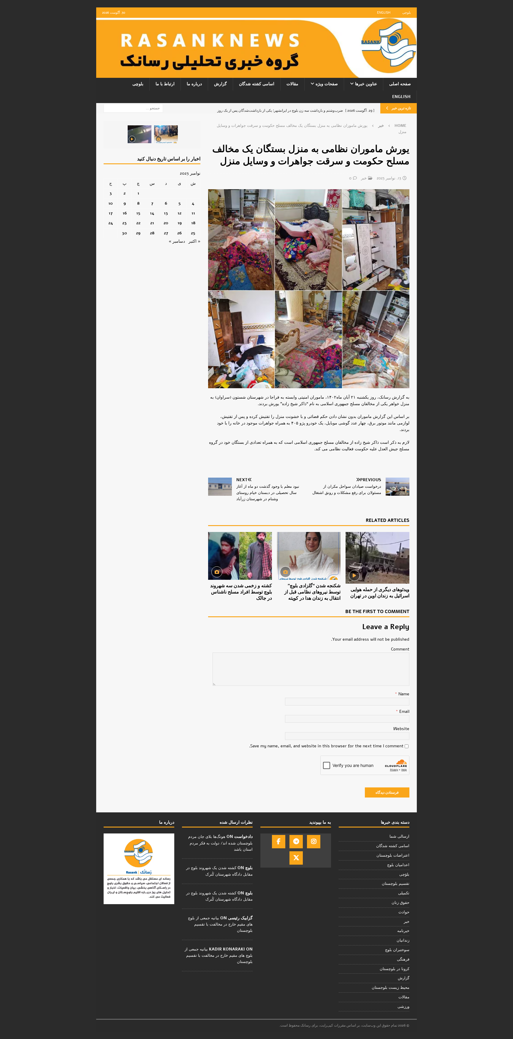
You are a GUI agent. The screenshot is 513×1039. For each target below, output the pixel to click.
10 (110, 203)
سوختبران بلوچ (397, 950)
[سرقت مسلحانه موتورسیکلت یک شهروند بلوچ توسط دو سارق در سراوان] (139, 134)
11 (193, 213)
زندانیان (403, 940)
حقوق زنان (400, 902)
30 (124, 233)
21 (152, 223)
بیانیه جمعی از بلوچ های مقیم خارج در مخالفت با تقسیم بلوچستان (220, 924)
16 (125, 213)
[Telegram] (296, 841)
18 (193, 223)
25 (193, 233)
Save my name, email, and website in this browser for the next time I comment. (326, 746)
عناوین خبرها (366, 84)
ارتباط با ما (165, 84)
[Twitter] (296, 858)
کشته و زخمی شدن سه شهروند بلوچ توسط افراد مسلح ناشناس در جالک (241, 591)
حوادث (403, 912)
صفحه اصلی (400, 84)
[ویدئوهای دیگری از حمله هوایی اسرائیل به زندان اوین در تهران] (377, 558)
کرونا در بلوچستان (394, 969)
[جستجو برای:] (133, 108)
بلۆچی (404, 874)
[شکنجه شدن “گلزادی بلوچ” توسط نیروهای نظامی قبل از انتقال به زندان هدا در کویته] (309, 556)
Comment (400, 649)
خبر (364, 178)
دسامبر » (177, 241)
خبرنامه (403, 931)
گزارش (220, 84)
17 (111, 213)
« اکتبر (194, 241)
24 (110, 223)
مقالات (292, 84)
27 (166, 233)
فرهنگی (403, 959)
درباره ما (194, 84)
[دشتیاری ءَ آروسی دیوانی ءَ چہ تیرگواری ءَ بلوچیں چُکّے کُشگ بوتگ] (166, 134)
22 (138, 223)
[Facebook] (278, 841)
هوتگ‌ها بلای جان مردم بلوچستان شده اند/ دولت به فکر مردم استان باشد (220, 843)
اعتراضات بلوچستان (392, 855)
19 (180, 223)
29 (138, 233)
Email (403, 711)
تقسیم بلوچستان (395, 883)
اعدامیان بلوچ (398, 865)
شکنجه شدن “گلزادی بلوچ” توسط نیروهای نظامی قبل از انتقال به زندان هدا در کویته (312, 591)
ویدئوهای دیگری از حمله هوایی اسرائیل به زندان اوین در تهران (379, 592)
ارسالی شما (399, 836)
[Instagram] (313, 841)
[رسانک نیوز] (256, 74)
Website (401, 729)
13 (166, 213)
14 (152, 213)
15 (138, 213)
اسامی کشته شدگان (256, 84)
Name (403, 694)
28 (152, 233)
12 (179, 213)
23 (124, 223)
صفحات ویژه (327, 84)
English (383, 12)
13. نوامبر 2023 (389, 178)
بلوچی (406, 12)
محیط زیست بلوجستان (390, 987)
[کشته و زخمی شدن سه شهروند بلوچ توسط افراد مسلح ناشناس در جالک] (240, 556)
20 (166, 223)
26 (179, 233)
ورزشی (403, 1006)
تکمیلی (403, 893)
